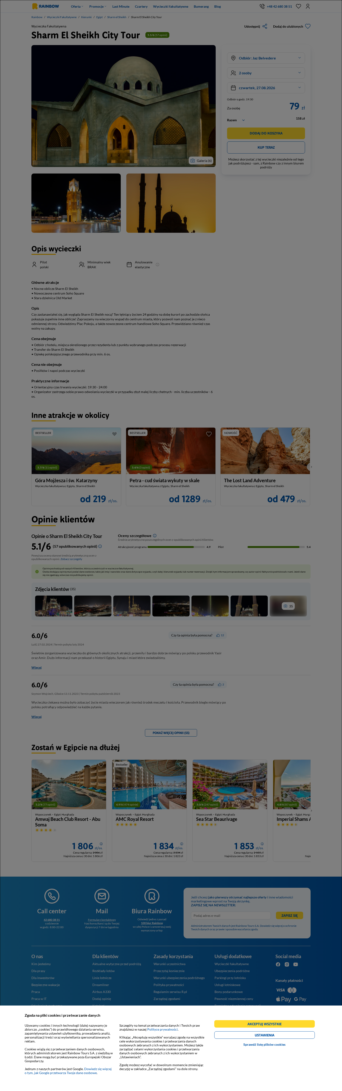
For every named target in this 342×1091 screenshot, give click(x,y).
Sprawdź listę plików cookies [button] (264, 1044)
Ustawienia (272, 1036)
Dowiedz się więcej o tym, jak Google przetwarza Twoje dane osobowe (68, 1071)
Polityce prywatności (162, 1029)
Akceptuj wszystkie (266, 1025)
